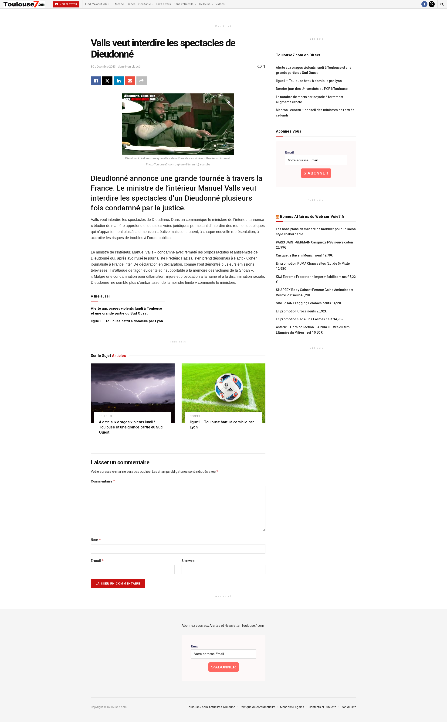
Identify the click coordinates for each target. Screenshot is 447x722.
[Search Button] (442, 4)
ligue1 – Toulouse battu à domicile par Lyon (127, 321)
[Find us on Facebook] (424, 4)
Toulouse (204, 4)
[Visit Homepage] (24, 4)
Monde (119, 4)
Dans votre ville (183, 4)
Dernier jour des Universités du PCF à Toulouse (312, 89)
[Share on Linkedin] (119, 80)
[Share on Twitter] (107, 80)
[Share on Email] (130, 80)
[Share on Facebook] (96, 80)
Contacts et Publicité (322, 707)
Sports (195, 416)
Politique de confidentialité (257, 707)
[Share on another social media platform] (141, 80)
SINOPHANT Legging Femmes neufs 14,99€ (309, 303)
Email (289, 152)
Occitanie (144, 4)
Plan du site (348, 707)
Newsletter (68, 4)
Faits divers (163, 4)
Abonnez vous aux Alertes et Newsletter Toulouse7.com (223, 625)
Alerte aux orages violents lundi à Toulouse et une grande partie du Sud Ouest (130, 427)
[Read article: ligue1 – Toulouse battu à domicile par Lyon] (223, 393)
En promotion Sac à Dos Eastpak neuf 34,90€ (309, 319)
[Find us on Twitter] (432, 4)
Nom (96, 539)
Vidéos (220, 4)
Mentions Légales (292, 707)
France (131, 4)
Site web (188, 561)
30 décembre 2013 (103, 66)
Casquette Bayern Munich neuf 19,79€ (304, 255)
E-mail (97, 560)
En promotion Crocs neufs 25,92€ (301, 311)
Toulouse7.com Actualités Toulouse (211, 707)
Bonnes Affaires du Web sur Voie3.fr (312, 216)
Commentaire (103, 481)
